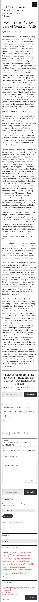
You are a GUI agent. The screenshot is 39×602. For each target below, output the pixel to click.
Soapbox (20, 569)
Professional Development (16, 567)
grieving (13, 559)
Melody (26, 433)
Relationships (9, 569)
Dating (6, 555)
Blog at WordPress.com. (10, 600)
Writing (6, 577)
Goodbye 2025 (8, 592)
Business (27, 552)
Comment (29, 481)
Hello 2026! (8, 591)
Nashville (6, 565)
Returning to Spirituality (12, 589)
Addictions (7, 552)
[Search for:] (19, 541)
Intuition (28, 559)
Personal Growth (22, 564)
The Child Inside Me (10, 594)
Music (28, 561)
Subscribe (30, 394)
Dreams (11, 435)
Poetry (5, 567)
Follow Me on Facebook (13, 523)
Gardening (6, 559)
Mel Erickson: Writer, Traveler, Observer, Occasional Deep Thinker (14, 12)
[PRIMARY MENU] (34, 4)
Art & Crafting (17, 552)
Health (20, 558)
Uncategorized (27, 574)
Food (28, 555)
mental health (19, 561)
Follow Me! (7, 516)
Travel (15, 573)
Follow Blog (8, 499)
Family (23, 556)
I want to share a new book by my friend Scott (19, 587)
